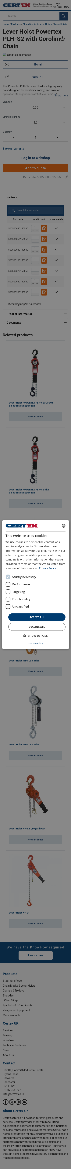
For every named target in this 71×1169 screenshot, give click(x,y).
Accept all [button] (37, 617)
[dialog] (35, 584)
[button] (35, 636)
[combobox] (64, 526)
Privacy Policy (47, 568)
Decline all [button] (37, 626)
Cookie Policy (35, 643)
